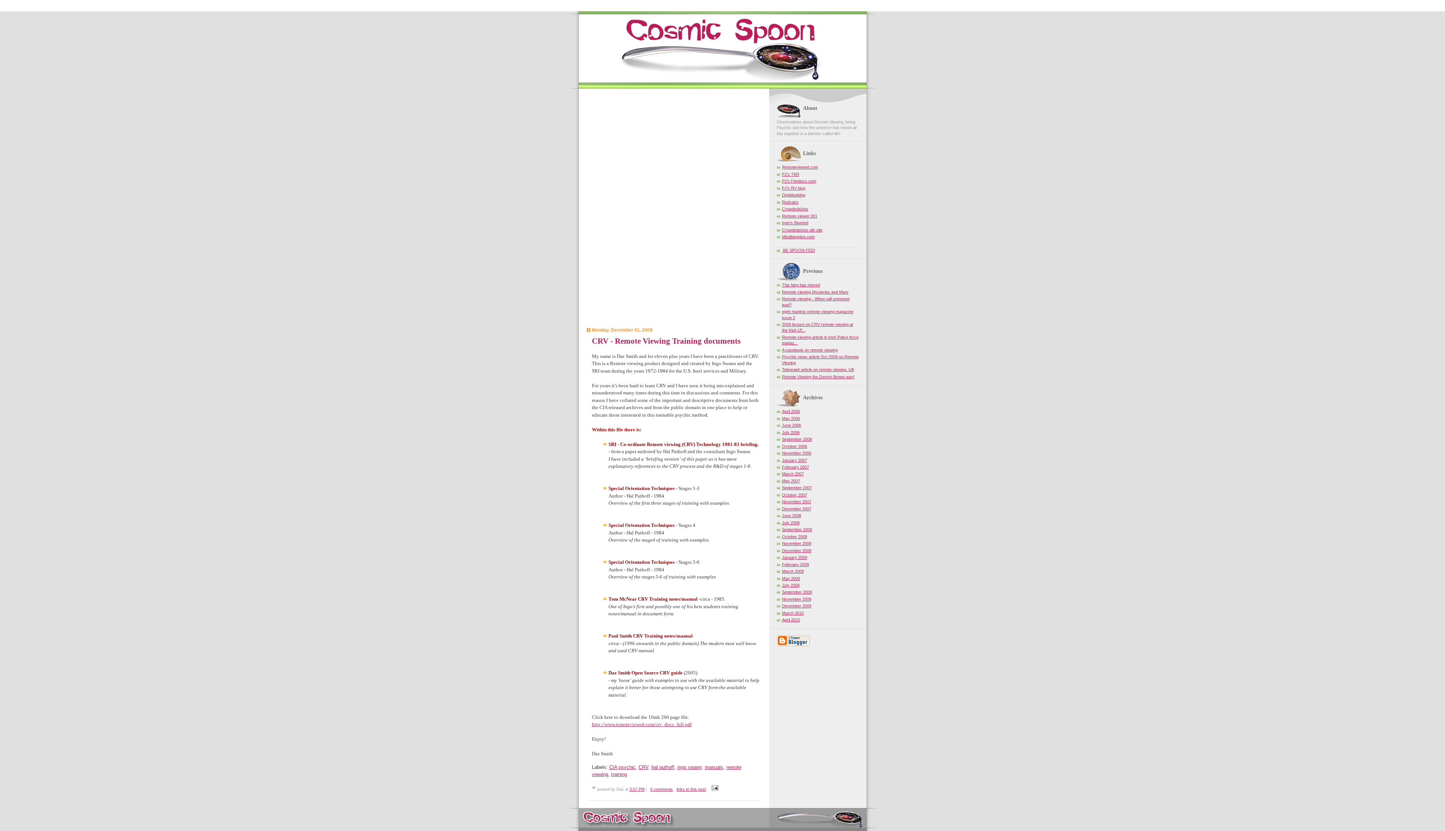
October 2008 (794, 536)
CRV (643, 767)
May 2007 (791, 481)
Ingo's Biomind (795, 223)
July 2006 (791, 432)
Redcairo (790, 202)
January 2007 (794, 460)
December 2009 (796, 606)
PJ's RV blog (793, 188)
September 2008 (797, 529)
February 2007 (795, 467)
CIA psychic (622, 767)
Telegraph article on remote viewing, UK (818, 369)
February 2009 (795, 564)
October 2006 (794, 446)
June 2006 (791, 425)
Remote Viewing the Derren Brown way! (818, 376)
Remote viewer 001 (799, 216)
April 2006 (791, 411)
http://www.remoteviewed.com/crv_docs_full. (642, 724)
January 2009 (794, 557)
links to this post (691, 789)
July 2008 (791, 523)
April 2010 (791, 620)
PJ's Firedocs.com (799, 181)
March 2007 (793, 474)
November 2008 (796, 543)
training (619, 774)
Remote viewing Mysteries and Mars (815, 292)
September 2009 (797, 592)
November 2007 (796, 501)
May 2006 (791, 418)
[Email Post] (714, 789)
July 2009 (791, 585)
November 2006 (796, 453)
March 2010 (793, 613)
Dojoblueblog (793, 195)
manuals (714, 767)
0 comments (661, 789)
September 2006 (797, 439)
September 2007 (797, 488)
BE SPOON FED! (798, 250)
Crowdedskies (795, 209)
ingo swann (689, 767)
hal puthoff (662, 767)
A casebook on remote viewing (810, 350)
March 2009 (793, 571)
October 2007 (794, 495)
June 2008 (791, 515)
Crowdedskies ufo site (802, 230)
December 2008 (796, 550)
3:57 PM (637, 789)
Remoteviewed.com (800, 167)
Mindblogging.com (798, 236)
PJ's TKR (790, 174)
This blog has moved (801, 285)
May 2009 (791, 578)
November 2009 (796, 599)
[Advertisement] (673, 209)
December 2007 (796, 509)
